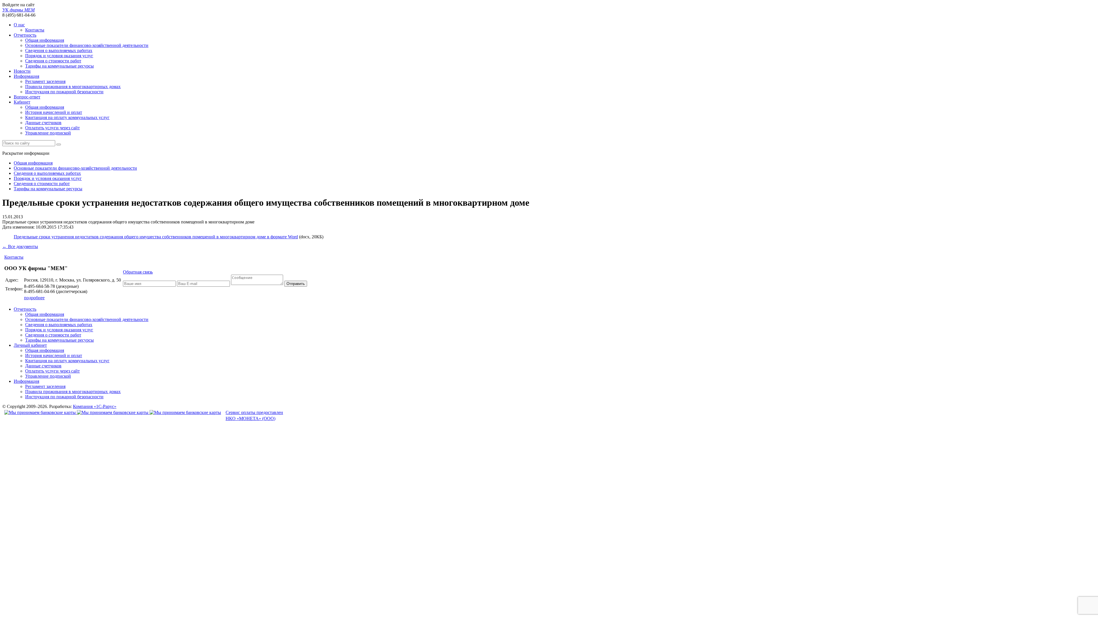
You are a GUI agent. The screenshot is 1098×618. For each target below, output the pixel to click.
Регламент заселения (45, 81)
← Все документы (20, 246)
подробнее (34, 297)
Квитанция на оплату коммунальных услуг (67, 117)
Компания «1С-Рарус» (94, 406)
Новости (22, 71)
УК (18, 9)
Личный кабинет (30, 345)
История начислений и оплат (53, 112)
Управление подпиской (48, 132)
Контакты (34, 29)
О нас (19, 24)
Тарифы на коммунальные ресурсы (59, 66)
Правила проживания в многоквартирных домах (73, 86)
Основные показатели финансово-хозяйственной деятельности (86, 45)
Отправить (296, 284)
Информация (26, 76)
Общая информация (44, 40)
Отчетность (25, 35)
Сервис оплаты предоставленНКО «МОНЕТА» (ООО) (254, 415)
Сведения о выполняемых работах (58, 50)
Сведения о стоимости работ (53, 60)
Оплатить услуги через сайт (52, 127)
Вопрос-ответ (27, 96)
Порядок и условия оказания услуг (59, 55)
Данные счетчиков (43, 122)
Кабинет (22, 102)
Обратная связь (138, 272)
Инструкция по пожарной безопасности (64, 91)
